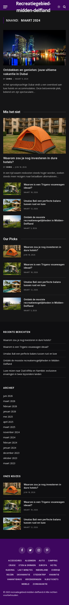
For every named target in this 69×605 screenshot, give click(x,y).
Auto (42, 560)
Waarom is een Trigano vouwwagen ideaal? (25, 346)
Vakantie (54, 574)
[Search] (64, 7)
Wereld (26, 584)
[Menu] (5, 7)
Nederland (42, 570)
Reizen (10, 574)
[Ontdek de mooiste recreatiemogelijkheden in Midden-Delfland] (12, 221)
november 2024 (11, 432)
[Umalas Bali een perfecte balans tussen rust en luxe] (12, 205)
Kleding (10, 570)
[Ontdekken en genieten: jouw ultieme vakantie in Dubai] (34, 47)
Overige (55, 570)
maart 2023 (9, 463)
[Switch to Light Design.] (59, 6)
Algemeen (30, 560)
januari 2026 (9, 411)
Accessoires (15, 560)
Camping (53, 560)
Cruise (12, 565)
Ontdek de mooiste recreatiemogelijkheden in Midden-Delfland (44, 220)
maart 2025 (9, 427)
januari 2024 (9, 447)
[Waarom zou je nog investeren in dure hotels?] (34, 135)
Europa (43, 565)
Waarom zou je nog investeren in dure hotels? (27, 340)
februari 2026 (10, 406)
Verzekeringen (33, 579)
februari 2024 (10, 442)
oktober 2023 (10, 458)
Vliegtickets (52, 579)
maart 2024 (9, 437)
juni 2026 (8, 395)
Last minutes (25, 570)
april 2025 (8, 421)
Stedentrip (39, 574)
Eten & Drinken (27, 565)
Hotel (53, 565)
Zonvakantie (40, 584)
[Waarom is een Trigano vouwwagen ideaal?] (12, 189)
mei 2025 (8, 416)
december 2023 (11, 452)
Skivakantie (23, 574)
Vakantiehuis (14, 579)
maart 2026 (9, 401)
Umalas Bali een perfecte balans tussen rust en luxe (30, 353)
